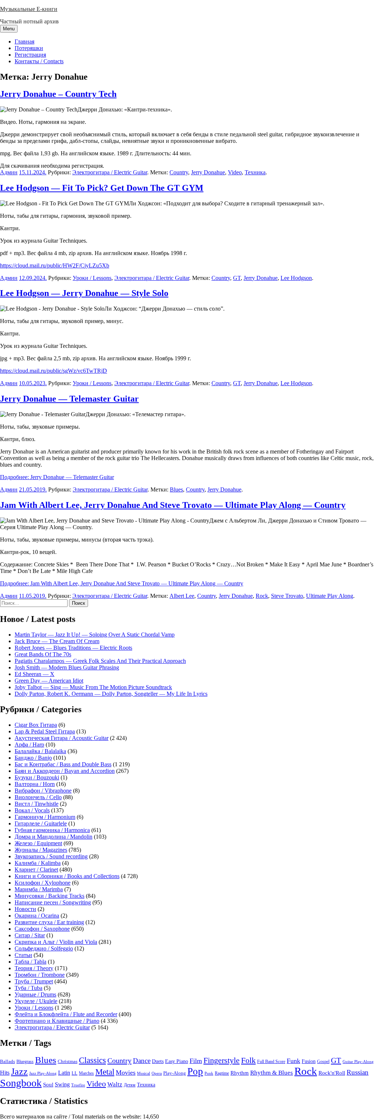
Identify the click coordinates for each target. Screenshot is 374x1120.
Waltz (114, 1084)
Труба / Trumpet (34, 981)
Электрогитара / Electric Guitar (109, 172)
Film (196, 1060)
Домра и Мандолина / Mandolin (53, 837)
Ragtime (222, 1073)
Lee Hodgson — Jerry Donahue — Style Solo (84, 293)
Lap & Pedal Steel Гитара (45, 731)
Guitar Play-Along (358, 1061)
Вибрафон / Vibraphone (43, 790)
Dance (141, 1060)
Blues (176, 489)
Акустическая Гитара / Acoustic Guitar (61, 738)
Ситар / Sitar (30, 935)
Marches (86, 1073)
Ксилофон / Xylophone (42, 883)
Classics (92, 1060)
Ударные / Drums (35, 994)
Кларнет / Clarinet (36, 869)
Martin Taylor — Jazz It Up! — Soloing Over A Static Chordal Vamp (95, 634)
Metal (104, 1072)
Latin (64, 1073)
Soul (48, 1084)
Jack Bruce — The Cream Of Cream (57, 641)
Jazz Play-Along (43, 1073)
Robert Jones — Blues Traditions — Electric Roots (73, 648)
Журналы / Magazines (41, 850)
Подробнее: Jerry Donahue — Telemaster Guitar (57, 477)
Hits (4, 1073)
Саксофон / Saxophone (42, 929)
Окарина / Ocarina (37, 915)
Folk (248, 1060)
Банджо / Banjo (33, 758)
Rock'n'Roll (331, 1073)
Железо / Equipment (38, 843)
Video (235, 172)
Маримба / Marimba (39, 889)
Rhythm (239, 1073)
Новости (25, 909)
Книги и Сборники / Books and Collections (67, 876)
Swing (62, 1084)
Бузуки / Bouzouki (37, 777)
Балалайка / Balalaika (40, 751)
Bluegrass (25, 1061)
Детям (130, 1085)
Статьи (23, 955)
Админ (9, 172)
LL (74, 1073)
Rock (262, 596)
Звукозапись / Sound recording (51, 856)
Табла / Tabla (30, 961)
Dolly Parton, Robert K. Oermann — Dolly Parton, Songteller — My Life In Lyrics (111, 694)
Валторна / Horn (35, 784)
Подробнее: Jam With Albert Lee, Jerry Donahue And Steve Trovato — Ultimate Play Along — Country (121, 583)
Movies (126, 1072)
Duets (158, 1061)
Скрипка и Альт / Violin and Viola (56, 942)
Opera (157, 1073)
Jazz (19, 1071)
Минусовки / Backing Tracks (49, 896)
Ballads (7, 1061)
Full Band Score (271, 1061)
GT (237, 278)
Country (178, 172)
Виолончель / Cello (38, 797)
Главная (24, 41)
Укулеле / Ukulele (36, 1001)
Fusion (309, 1061)
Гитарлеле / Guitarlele (41, 823)
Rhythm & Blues (271, 1072)
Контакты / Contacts (39, 61)
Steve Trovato (287, 596)
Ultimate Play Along (329, 596)
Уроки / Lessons (92, 278)
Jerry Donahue (208, 172)
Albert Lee (181, 596)
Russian (358, 1072)
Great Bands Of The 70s (43, 654)
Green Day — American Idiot (49, 680)
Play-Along (174, 1073)
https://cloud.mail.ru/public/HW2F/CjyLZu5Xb (54, 265)
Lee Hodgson (296, 278)
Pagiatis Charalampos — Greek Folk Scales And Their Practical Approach (100, 661)
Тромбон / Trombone (40, 975)
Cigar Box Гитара (36, 725)
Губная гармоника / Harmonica (52, 830)
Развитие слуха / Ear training (49, 922)
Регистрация (30, 55)
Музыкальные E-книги (28, 9)
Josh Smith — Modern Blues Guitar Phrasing (67, 667)
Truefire (78, 1085)
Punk (209, 1073)
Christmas (67, 1061)
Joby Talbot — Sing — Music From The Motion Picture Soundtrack (93, 687)
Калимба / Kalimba (38, 863)
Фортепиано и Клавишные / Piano (57, 1021)
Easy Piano (176, 1061)
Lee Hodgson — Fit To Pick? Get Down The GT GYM (101, 188)
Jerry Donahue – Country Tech (58, 94)
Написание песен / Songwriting (53, 902)
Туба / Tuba (28, 988)
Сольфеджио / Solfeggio (44, 948)
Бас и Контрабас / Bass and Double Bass (63, 764)
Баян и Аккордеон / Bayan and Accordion (65, 771)
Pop (195, 1071)
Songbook (21, 1083)
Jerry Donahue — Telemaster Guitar (69, 398)
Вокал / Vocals (32, 810)
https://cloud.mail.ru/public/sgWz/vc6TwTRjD (53, 371)
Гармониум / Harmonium (45, 817)
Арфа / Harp (29, 744)
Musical (143, 1073)
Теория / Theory (34, 968)
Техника (255, 172)
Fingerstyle (221, 1060)
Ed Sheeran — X (34, 674)
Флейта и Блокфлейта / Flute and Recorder (66, 1014)
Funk (293, 1060)
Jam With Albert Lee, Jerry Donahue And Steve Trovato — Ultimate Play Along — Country (173, 505)
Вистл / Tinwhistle (36, 804)
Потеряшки (29, 48)
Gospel (323, 1061)
